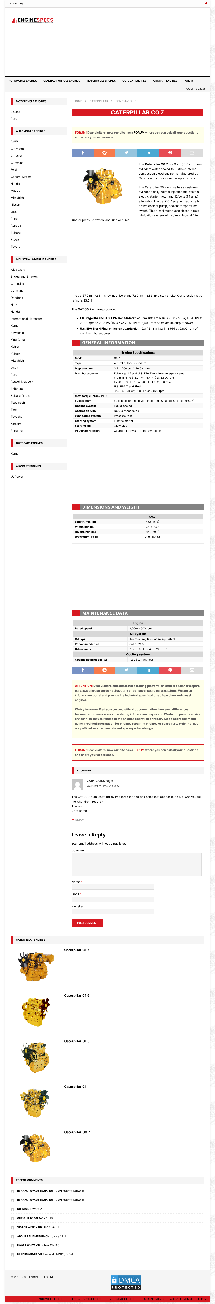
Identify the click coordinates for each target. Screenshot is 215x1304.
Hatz (14, 304)
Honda (15, 183)
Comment (78, 850)
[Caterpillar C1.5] (35, 1057)
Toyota (15, 246)
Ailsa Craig (18, 269)
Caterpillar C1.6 (77, 995)
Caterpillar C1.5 (76, 1041)
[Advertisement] (139, 41)
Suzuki (15, 239)
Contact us (16, 3)
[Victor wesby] (12, 1227)
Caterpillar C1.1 (76, 1086)
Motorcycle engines (101, 80)
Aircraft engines (165, 80)
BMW (14, 141)
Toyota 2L (36, 1208)
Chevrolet (17, 148)
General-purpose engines (61, 80)
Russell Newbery (22, 381)
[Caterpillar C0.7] (35, 1148)
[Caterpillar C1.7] (35, 966)
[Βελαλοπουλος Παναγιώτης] (12, 1190)
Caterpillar (18, 283)
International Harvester (26, 318)
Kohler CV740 (50, 1245)
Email (76, 894)
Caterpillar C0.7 (77, 1132)
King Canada (19, 339)
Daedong (17, 297)
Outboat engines (134, 80)
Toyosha (16, 416)
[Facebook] (206, 3)
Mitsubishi (17, 197)
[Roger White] (12, 1245)
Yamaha (16, 423)
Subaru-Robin (20, 395)
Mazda (15, 190)
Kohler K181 (46, 1218)
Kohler (15, 346)
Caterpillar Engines (30, 939)
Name (76, 882)
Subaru (16, 232)
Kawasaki (17, 332)
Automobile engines (23, 80)
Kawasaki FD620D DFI (57, 1254)
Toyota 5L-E (58, 1236)
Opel (14, 211)
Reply (79, 820)
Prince (15, 218)
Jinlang (16, 111)
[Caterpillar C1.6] (35, 1011)
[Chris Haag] (12, 1218)
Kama (14, 325)
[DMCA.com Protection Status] (126, 1288)
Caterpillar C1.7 (76, 950)
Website (77, 906)
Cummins (17, 162)
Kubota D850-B (73, 1190)
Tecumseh (18, 402)
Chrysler (16, 155)
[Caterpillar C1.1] (35, 1102)
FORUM (139, 132)
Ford (14, 169)
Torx (14, 409)
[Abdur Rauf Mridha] (12, 1236)
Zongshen (17, 430)
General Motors (21, 176)
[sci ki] (12, 1208)
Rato (14, 118)
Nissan (15, 204)
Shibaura (17, 388)
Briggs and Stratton (24, 276)
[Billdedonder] (12, 1254)
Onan (14, 367)
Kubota (16, 353)
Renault (16, 225)
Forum (188, 80)
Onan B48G (51, 1227)
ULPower (17, 476)
